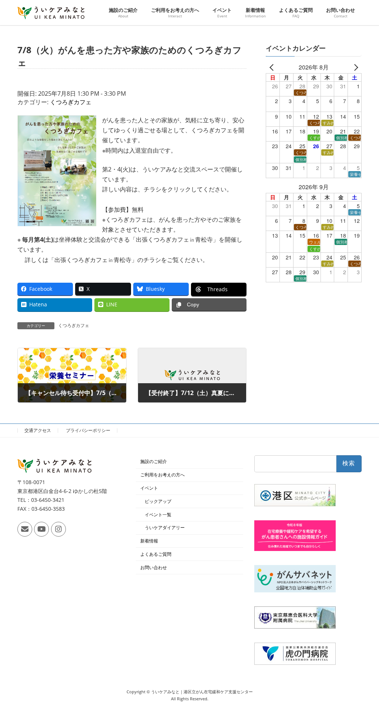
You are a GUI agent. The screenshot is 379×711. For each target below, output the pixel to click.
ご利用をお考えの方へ (162, 475)
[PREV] (273, 67)
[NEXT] (355, 67)
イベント (149, 488)
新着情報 (149, 541)
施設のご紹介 (153, 462)
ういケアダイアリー (165, 528)
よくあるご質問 (155, 554)
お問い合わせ (153, 567)
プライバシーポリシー (88, 430)
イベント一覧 (158, 514)
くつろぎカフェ (70, 102)
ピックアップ (158, 501)
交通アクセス (37, 430)
